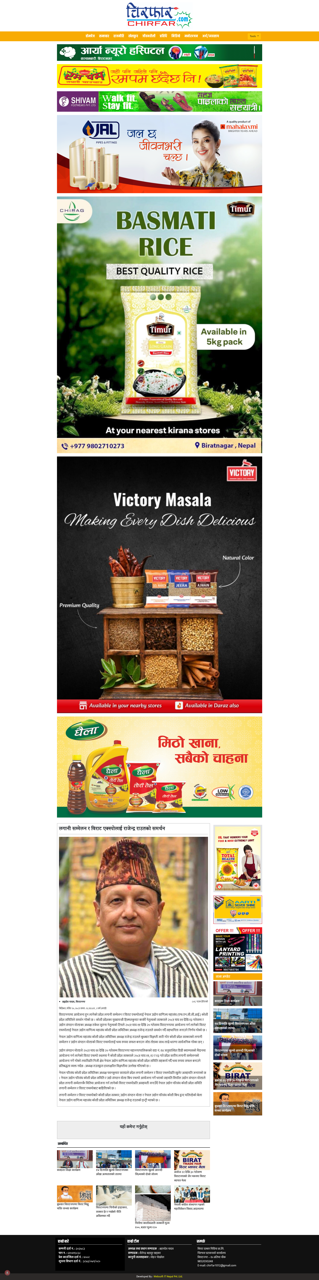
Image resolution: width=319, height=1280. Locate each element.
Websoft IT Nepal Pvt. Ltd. (168, 1276)
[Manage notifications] (7, 1272)
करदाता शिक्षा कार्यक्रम (227, 1001)
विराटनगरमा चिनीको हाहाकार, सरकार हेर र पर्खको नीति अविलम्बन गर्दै (111, 1211)
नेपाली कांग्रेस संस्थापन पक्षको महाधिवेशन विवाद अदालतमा (189, 1206)
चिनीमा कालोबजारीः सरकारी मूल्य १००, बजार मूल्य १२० (152, 1225)
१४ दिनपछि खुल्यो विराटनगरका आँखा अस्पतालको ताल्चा (235, 1026)
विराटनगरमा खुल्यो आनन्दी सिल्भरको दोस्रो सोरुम (235, 1053)
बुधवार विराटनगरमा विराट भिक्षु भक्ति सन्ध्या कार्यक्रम (235, 1108)
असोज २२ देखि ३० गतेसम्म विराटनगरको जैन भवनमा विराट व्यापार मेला (237, 1083)
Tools (253, 36)
